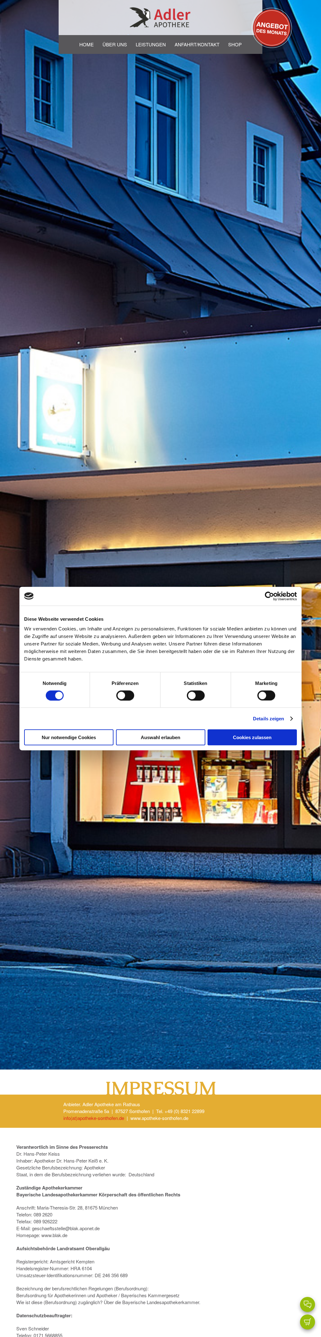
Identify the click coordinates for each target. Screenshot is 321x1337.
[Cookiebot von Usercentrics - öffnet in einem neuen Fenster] (269, 596)
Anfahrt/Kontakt (197, 44)
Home (86, 44)
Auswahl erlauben (160, 737)
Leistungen (151, 44)
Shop (235, 44)
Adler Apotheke (160, 17)
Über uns (115, 44)
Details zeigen (268, 718)
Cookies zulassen (252, 737)
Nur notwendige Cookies (69, 737)
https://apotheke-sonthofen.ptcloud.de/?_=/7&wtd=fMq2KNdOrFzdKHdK (272, 16)
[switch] (125, 695)
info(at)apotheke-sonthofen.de (93, 1118)
